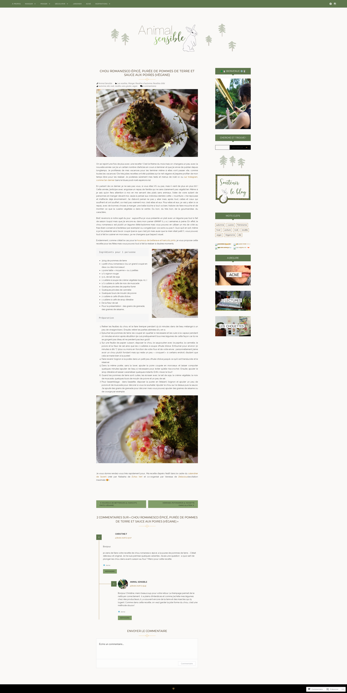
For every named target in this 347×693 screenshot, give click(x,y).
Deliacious (183, 477)
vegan (134, 86)
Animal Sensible (105, 83)
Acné (88, 4)
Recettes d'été (159, 83)
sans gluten (126, 86)
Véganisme (230, 235)
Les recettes (122, 83)
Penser (44, 4)
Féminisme (242, 225)
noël (112, 86)
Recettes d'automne (143, 83)
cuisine (231, 225)
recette (118, 86)
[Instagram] (335, 3)
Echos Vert (137, 477)
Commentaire (187, 663)
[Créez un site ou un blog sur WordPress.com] (173, 689)
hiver (218, 230)
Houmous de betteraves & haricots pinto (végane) (118, 504)
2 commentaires (149, 86)
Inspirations (101, 4)
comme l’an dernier (105, 180)
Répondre (110, 571)
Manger (29, 4)
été (108, 86)
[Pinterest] (330, 3)
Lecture (227, 230)
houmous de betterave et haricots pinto (156, 240)
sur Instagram (190, 177)
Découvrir (60, 4)
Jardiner (77, 4)
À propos (16, 4)
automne (102, 86)
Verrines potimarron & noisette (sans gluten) (179, 504)
